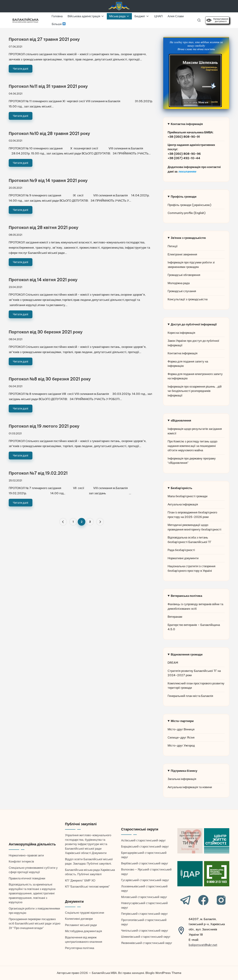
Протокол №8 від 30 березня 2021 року (50, 378)
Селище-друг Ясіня (181, 737)
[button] (63, 522)
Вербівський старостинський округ (144, 863)
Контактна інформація (182, 353)
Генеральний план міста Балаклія (190, 696)
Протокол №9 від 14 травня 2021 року (48, 180)
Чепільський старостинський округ (144, 930)
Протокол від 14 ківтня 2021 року (43, 279)
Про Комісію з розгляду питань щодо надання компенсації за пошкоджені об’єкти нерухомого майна (192, 445)
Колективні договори (79, 919)
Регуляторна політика (79, 948)
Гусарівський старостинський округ (145, 880)
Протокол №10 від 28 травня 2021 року (49, 133)
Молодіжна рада (179, 283)
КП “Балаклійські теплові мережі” (87, 886)
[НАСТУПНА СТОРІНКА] (100, 522)
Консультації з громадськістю (188, 299)
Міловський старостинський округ (144, 897)
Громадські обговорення (184, 275)
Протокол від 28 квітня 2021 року (43, 227)
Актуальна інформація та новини (190, 787)
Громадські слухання (182, 291)
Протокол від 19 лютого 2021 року (44, 426)
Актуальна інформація (183, 504)
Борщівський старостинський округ (145, 846)
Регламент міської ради (81, 925)
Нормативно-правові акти (26, 855)
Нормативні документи (183, 558)
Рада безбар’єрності (181, 550)
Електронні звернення (182, 254)
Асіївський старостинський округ (143, 840)
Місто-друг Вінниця (181, 729)
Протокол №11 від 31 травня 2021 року (48, 86)
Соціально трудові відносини (84, 913)
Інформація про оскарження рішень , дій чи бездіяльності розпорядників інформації (195, 391)
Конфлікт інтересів (21, 861)
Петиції (173, 246)
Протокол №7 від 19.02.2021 (38, 473)
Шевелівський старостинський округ (145, 937)
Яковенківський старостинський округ (146, 943)
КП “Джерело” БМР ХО (80, 880)
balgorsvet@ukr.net (203, 945)
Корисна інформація (181, 333)
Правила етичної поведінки (27, 878)
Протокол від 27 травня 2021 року (44, 39)
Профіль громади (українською (189, 205)
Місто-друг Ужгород (181, 745)
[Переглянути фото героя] (195, 80)
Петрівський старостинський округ (144, 914)
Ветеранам (175, 617)
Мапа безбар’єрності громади (188, 496)
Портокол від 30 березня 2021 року (45, 331)
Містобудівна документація (83, 931)
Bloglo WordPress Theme (163, 973)
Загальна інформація (182, 779)
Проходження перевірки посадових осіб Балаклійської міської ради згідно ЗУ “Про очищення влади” (34, 923)
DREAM (173, 663)
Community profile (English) (186, 213)
